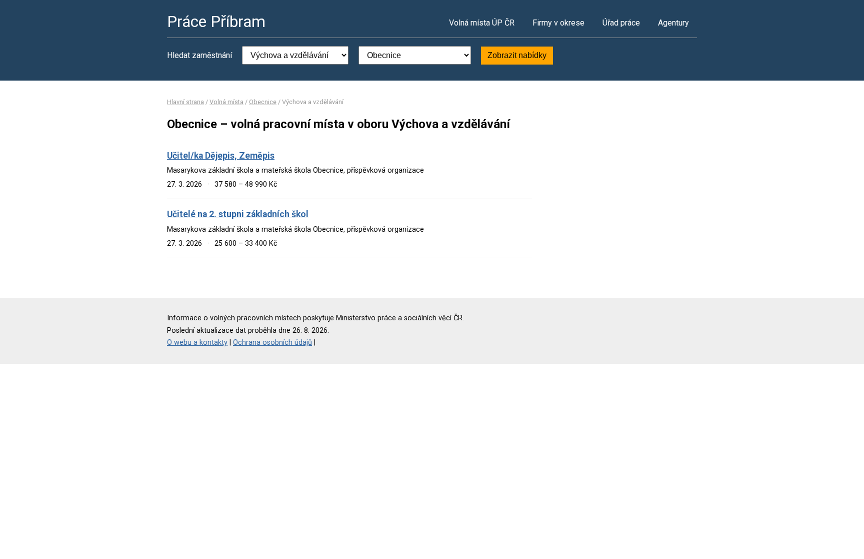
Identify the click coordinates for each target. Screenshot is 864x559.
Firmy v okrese (558, 23)
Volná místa (227, 102)
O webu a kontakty (197, 342)
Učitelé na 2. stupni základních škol (237, 214)
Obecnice (262, 102)
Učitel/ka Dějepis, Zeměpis (220, 156)
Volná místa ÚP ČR (481, 23)
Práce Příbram (216, 21)
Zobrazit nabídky (517, 55)
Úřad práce (621, 23)
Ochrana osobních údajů (272, 342)
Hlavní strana (185, 102)
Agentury (673, 23)
